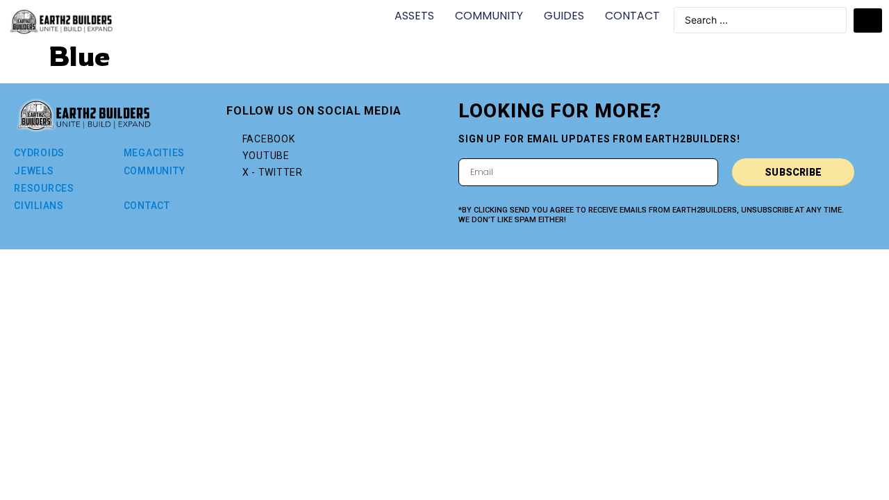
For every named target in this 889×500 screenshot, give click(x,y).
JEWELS (34, 170)
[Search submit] (868, 20)
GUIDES (564, 16)
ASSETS (414, 16)
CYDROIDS (39, 152)
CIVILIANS (39, 205)
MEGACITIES (154, 152)
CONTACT (632, 16)
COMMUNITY (489, 16)
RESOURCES (44, 188)
